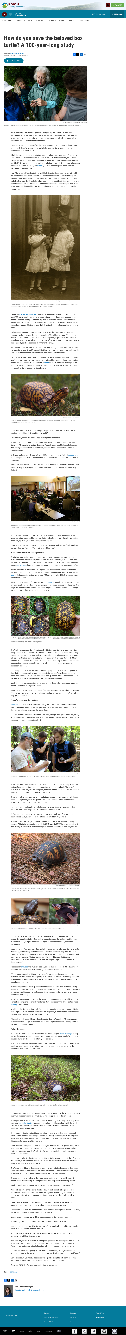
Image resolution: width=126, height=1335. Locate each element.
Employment (74, 1322)
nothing (14, 1004)
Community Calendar (55, 20)
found (46, 363)
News (10, 20)
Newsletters (83, 20)
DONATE (118, 5)
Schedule (73, 1313)
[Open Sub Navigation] (14, 20)
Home (4, 20)
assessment (73, 455)
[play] (4, 14)
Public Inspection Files (51, 1317)
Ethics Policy (100, 1317)
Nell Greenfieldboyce (17, 53)
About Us (73, 1317)
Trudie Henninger (66, 1034)
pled (12, 575)
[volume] (10, 14)
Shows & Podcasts (24, 20)
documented (50, 582)
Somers (40, 166)
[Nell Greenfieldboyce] (8, 1291)
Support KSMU (48, 1322)
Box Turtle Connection (27, 314)
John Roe (14, 705)
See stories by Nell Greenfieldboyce (29, 1290)
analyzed (24, 967)
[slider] (13, 14)
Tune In (71, 20)
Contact (46, 1313)
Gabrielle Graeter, (26, 1123)
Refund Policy (100, 1313)
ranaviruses (22, 565)
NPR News (13, 1272)
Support (39, 20)
